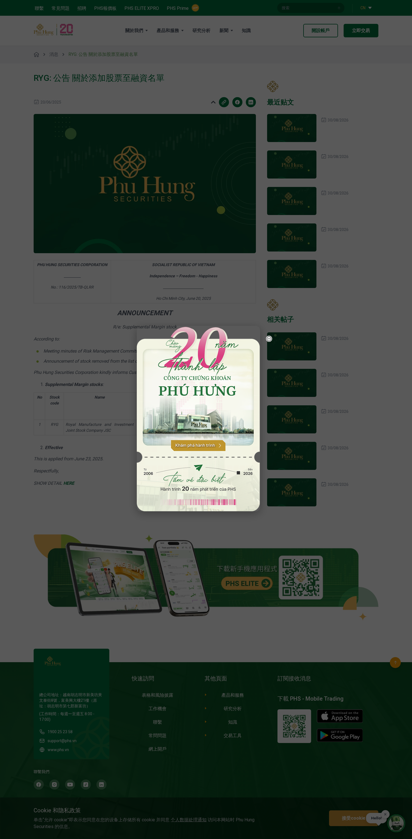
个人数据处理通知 (189, 819)
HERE (68, 483)
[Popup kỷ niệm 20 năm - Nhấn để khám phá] (375, 764)
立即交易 (361, 30)
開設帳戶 (321, 30)
